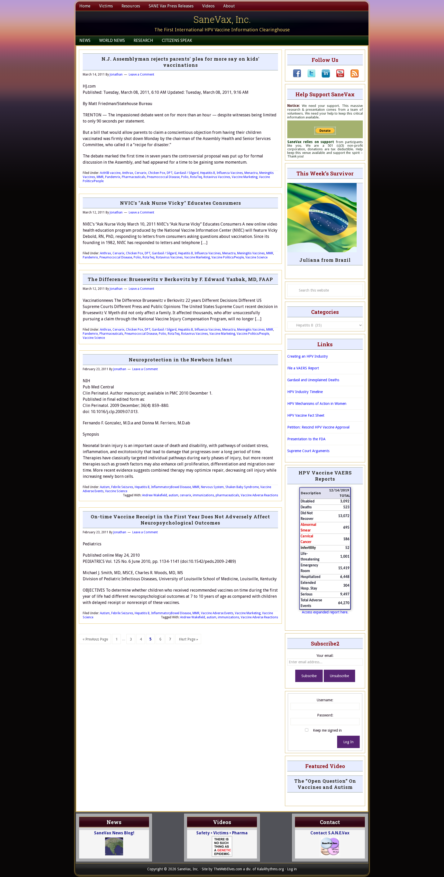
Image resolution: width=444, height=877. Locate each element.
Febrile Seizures (122, 487)
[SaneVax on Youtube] (337, 76)
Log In (348, 742)
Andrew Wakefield (154, 495)
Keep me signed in (327, 730)
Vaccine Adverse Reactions (259, 495)
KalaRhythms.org (270, 869)
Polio (185, 177)
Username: (325, 700)
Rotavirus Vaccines (216, 177)
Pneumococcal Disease (163, 177)
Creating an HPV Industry (307, 356)
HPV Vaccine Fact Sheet (305, 415)
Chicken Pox (156, 173)
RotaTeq (196, 177)
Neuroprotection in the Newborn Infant (180, 360)
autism (173, 495)
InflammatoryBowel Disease (171, 487)
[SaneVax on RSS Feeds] (351, 76)
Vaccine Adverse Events (217, 613)
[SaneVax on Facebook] (297, 76)
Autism (105, 487)
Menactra (251, 173)
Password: (325, 715)
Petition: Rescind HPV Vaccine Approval (318, 427)
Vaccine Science (256, 257)
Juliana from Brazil (325, 260)
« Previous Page (95, 639)
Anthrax (127, 173)
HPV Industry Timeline (305, 392)
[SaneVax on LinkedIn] (323, 76)
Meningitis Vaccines (251, 253)
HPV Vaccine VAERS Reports (325, 476)
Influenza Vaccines (230, 173)
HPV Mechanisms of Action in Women (316, 404)
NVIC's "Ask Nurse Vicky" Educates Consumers (180, 203)
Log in (292, 869)
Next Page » (188, 639)
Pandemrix (112, 177)
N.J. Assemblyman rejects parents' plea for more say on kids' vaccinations (180, 62)
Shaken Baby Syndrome (242, 487)
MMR (100, 177)
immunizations (203, 495)
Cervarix (140, 173)
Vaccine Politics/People (227, 257)
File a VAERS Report (303, 368)
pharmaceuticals (227, 495)
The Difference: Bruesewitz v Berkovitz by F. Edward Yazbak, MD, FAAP (180, 279)
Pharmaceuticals (133, 177)
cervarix (185, 495)
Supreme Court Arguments (308, 451)
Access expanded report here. (325, 612)
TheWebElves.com (228, 869)
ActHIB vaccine (110, 173)
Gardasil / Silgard (186, 173)
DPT (169, 173)
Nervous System (212, 487)
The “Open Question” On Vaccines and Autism (325, 784)
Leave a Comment (141, 74)
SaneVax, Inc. (222, 19)
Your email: (325, 656)
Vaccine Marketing (244, 177)
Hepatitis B (207, 173)
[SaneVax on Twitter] (308, 76)
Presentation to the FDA (306, 439)
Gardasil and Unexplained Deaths (313, 380)
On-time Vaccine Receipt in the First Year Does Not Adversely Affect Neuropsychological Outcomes (180, 520)
